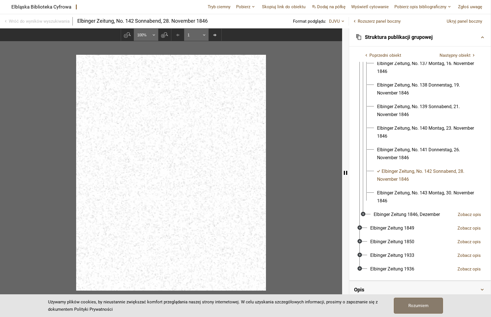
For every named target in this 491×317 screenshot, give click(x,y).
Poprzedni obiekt (385, 55)
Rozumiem (418, 305)
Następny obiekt (455, 55)
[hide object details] (345, 172)
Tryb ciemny (219, 6)
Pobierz (243, 6)
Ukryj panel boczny (464, 21)
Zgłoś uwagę (470, 6)
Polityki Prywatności (93, 309)
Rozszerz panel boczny (379, 21)
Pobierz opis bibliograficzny (420, 6)
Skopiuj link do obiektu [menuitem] (283, 6)
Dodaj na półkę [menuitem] (331, 6)
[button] (420, 37)
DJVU (334, 21)
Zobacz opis (469, 214)
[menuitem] (427, 67)
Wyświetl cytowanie (370, 6)
